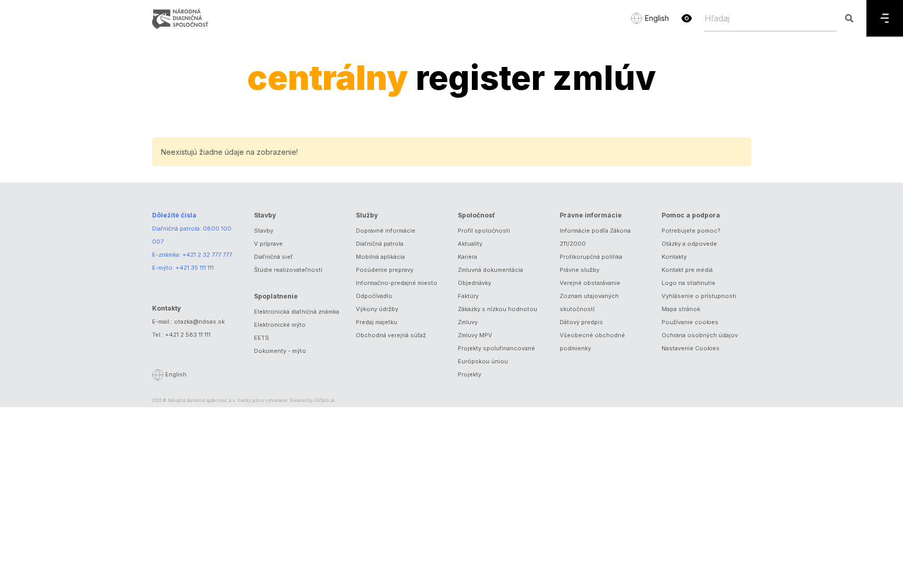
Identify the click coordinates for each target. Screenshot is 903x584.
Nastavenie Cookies (691, 348)
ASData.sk (324, 400)
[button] (686, 18)
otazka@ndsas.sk (199, 321)
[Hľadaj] (849, 18)
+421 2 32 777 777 (207, 254)
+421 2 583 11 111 (188, 334)
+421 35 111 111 (195, 267)
